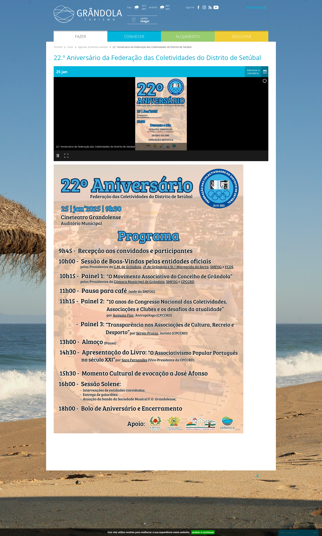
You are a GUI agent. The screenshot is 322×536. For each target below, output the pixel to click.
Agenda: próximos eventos (93, 47)
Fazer (70, 47)
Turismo (58, 47)
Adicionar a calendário (253, 72)
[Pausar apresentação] (58, 155)
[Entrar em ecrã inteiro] (66, 155)
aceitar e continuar (203, 532)
